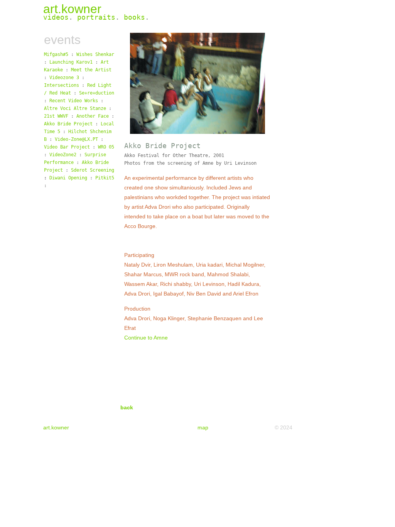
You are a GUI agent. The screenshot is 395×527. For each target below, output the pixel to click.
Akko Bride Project (68, 124)
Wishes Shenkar (95, 54)
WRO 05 (106, 147)
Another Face (92, 116)
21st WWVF (56, 116)
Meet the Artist (91, 70)
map (203, 427)
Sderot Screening (92, 170)
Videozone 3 (64, 77)
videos (56, 17)
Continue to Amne (146, 337)
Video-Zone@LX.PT (76, 139)
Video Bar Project (67, 147)
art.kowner (72, 9)
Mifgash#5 (57, 54)
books (134, 17)
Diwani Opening (68, 178)
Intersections (61, 85)
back (126, 407)
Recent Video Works (73, 100)
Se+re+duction (96, 93)
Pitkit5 (104, 178)
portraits (96, 17)
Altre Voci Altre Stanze (75, 108)
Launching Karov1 (72, 62)
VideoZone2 (62, 154)
